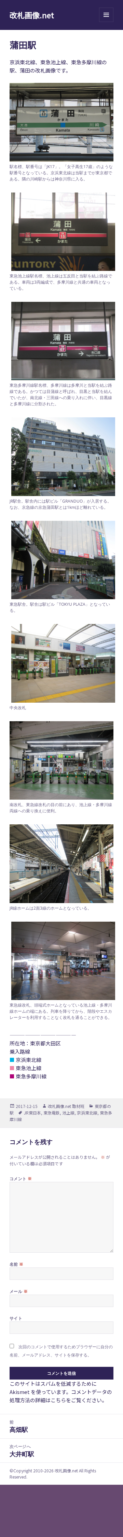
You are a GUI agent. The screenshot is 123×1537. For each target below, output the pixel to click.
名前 (17, 1264)
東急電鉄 (51, 1113)
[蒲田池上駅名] (62, 232)
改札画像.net (32, 14)
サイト (16, 1318)
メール (19, 1291)
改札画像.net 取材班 (66, 1106)
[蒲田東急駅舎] (62, 560)
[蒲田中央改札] (62, 663)
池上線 (68, 1113)
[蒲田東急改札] (62, 961)
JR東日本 (32, 1113)
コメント (21, 1178)
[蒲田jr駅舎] (62, 456)
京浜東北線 (87, 1113)
